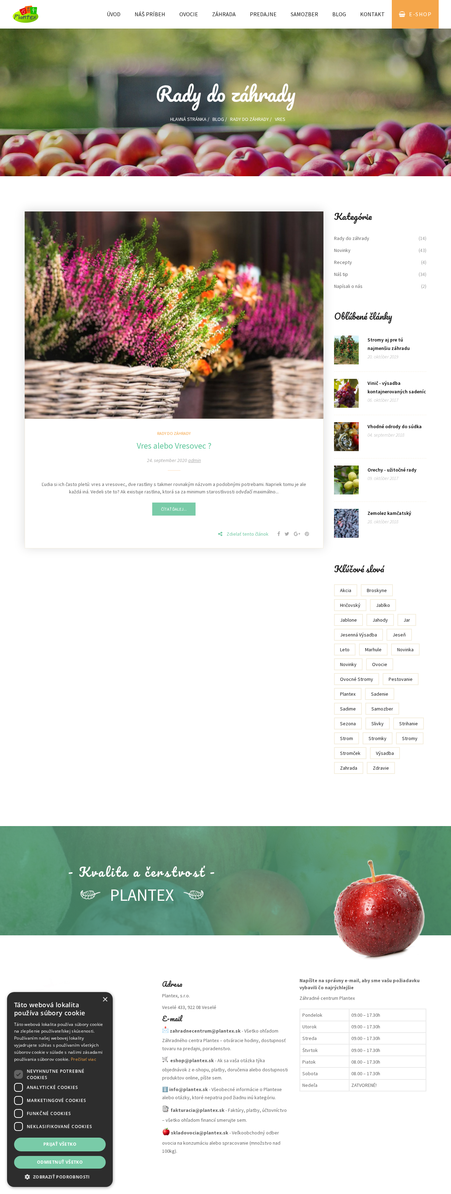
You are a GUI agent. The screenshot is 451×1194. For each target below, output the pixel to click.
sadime (348, 709)
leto (345, 649)
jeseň (399, 635)
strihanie (408, 723)
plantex (348, 694)
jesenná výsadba (358, 635)
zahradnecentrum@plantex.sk (205, 1030)
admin (194, 460)
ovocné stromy (356, 679)
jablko (383, 605)
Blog (339, 14)
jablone (348, 620)
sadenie (379, 694)
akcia (345, 590)
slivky (377, 723)
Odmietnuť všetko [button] (60, 1162)
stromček (350, 753)
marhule (373, 649)
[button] (60, 1176)
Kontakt (372, 14)
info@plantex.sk (188, 1089)
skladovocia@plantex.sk (199, 1133)
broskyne (377, 590)
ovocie (379, 664)
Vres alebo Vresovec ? (174, 445)
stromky (378, 738)
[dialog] (60, 1089)
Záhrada (224, 14)
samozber (382, 709)
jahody (380, 620)
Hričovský (350, 605)
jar (406, 620)
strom (346, 738)
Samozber (304, 14)
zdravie (381, 768)
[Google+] (297, 534)
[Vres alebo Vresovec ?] (174, 314)
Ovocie (188, 14)
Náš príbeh (150, 14)
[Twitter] (287, 534)
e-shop (420, 14)
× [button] (104, 999)
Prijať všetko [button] (59, 1144)
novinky (348, 664)
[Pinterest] (307, 534)
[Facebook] (279, 534)
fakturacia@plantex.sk (197, 1110)
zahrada (348, 768)
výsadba (385, 753)
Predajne (263, 14)
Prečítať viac (83, 1059)
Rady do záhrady (249, 119)
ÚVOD (114, 14)
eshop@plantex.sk (192, 1060)
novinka (405, 649)
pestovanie (401, 679)
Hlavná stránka (188, 119)
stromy (410, 738)
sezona (348, 723)
